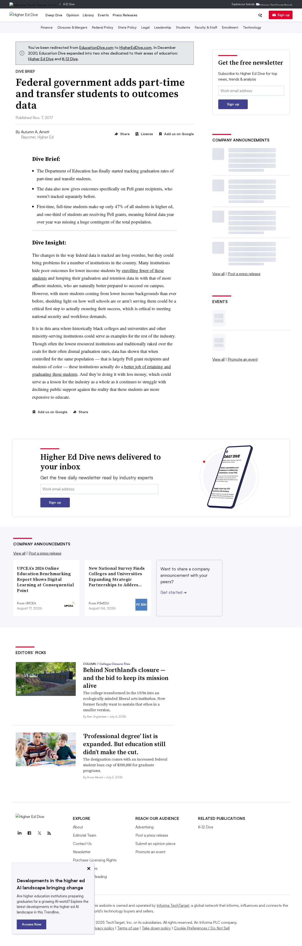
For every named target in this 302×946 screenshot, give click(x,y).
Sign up (283, 15)
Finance (47, 27)
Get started (173, 592)
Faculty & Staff (206, 27)
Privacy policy (102, 928)
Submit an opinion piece (155, 843)
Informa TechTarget (173, 905)
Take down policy (156, 928)
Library (88, 15)
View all (218, 273)
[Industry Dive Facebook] (29, 833)
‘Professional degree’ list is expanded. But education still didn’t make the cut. (124, 744)
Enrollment (230, 27)
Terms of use (128, 928)
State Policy (127, 27)
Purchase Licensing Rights (95, 860)
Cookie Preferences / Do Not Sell (202, 928)
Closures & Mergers (72, 27)
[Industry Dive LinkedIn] (19, 833)
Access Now (31, 924)
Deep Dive (54, 15)
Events (103, 15)
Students (183, 27)
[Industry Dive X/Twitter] (39, 833)
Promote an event (243, 359)
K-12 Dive (68, 4)
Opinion (72, 15)
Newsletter (82, 851)
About (78, 827)
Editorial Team (84, 835)
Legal (145, 27)
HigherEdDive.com (135, 47)
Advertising (144, 827)
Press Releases (125, 15)
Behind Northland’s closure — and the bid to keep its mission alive (125, 678)
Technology (252, 27)
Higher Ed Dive (41, 58)
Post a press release (244, 273)
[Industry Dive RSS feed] (49, 833)
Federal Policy (102, 27)
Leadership (162, 27)
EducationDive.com (96, 47)
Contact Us (82, 843)
